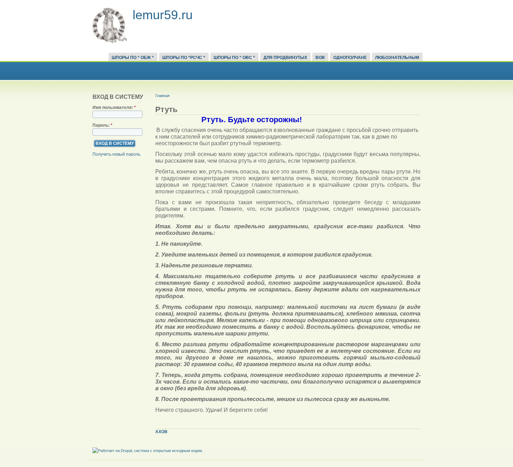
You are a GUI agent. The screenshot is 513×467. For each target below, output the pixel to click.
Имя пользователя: (114, 107)
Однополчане (350, 57)
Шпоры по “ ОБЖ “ (133, 57)
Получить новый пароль (116, 154)
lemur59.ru (163, 15)
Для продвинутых (285, 57)
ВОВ (320, 57)
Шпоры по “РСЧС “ (183, 57)
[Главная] (109, 42)
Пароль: (102, 125)
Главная (162, 96)
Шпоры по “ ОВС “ (234, 57)
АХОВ (161, 431)
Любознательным (397, 57)
